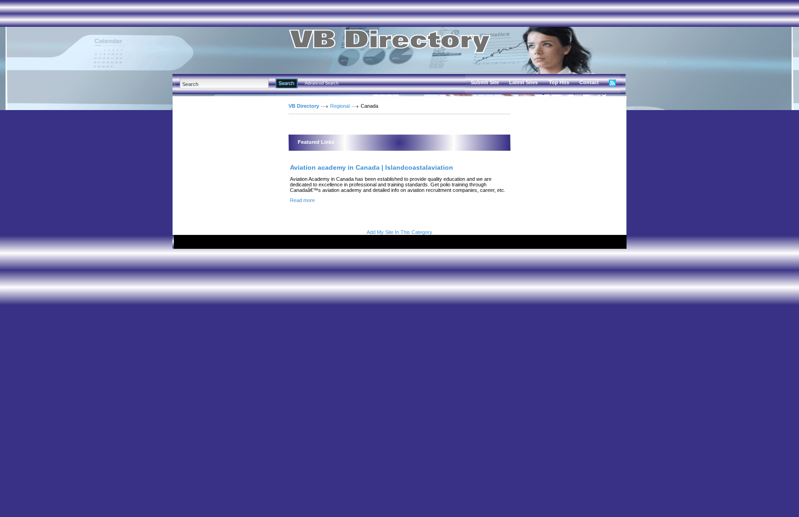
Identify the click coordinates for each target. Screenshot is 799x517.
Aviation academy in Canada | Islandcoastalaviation (371, 167)
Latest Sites (523, 82)
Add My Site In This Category (399, 232)
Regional (340, 106)
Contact (589, 82)
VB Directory (304, 106)
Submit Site (485, 82)
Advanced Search (321, 83)
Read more (302, 200)
